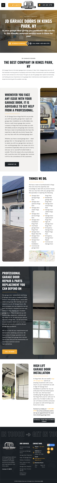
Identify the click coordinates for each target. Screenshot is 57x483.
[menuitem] (26, 448)
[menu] (3, 5)
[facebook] (48, 449)
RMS (42, 481)
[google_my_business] (48, 452)
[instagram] (52, 449)
